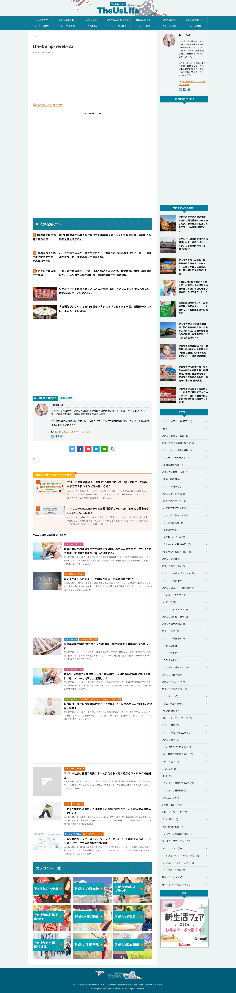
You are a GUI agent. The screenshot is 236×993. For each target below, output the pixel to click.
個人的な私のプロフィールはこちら (73, 431)
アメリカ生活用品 (40, 26)
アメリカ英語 (143, 26)
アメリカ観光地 (66, 19)
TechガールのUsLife (118, 8)
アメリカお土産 (40, 19)
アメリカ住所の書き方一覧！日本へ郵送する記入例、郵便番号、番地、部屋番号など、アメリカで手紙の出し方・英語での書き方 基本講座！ (193, 373)
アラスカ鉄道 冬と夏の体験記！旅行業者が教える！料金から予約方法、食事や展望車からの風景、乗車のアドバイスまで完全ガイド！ (193, 330)
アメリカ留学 (194, 26)
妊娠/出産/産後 (143, 19)
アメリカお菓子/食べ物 (118, 19)
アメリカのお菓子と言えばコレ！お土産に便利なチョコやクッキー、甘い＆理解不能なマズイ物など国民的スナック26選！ (193, 395)
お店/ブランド (92, 19)
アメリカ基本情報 (66, 26)
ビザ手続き (92, 26)
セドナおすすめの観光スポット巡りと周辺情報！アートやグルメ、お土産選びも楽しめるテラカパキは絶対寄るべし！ (193, 224)
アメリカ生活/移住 (195, 19)
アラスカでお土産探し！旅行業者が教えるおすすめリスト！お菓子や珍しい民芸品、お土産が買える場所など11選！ (193, 266)
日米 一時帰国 (169, 26)
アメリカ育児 (169, 19)
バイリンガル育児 (117, 26)
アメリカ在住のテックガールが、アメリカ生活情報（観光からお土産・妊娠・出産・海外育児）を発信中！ (118, 984)
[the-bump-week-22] (96, 449)
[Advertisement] (92, 78)
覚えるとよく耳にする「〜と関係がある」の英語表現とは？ (98, 579)
